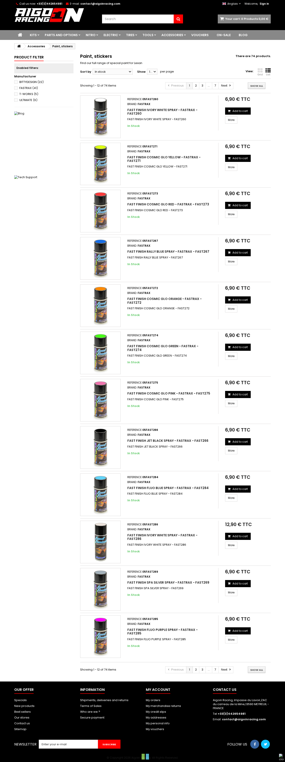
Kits (33, 35)
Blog (243, 35)
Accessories (172, 35)
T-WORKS (28, 94)
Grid (260, 74)
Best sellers (22, 712)
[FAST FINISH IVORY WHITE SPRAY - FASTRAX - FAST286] (100, 542)
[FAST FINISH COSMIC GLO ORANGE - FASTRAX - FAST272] (100, 306)
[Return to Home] (19, 46)
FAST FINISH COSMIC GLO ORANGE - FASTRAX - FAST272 (164, 301)
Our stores (21, 717)
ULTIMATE (28, 100)
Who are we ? (90, 712)
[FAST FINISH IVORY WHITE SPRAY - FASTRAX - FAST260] (100, 117)
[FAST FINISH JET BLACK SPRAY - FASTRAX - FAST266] (100, 447)
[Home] (20, 35)
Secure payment (92, 717)
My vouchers (155, 729)
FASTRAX (28, 88)
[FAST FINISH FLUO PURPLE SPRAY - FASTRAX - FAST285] (100, 636)
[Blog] (43, 141)
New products (24, 706)
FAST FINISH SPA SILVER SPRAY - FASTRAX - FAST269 (168, 582)
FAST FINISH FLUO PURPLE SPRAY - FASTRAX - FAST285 (162, 632)
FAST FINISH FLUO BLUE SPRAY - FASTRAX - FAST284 (168, 488)
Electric (111, 35)
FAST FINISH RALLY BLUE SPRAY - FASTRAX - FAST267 (168, 251)
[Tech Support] (43, 205)
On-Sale (224, 35)
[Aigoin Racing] (54, 15)
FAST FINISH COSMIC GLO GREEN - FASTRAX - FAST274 (162, 348)
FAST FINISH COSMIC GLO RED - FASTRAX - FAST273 (168, 204)
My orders (153, 700)
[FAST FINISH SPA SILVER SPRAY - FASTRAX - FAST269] (100, 589)
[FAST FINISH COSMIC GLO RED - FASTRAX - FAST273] (100, 211)
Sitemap (20, 729)
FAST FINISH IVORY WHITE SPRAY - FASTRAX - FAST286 (162, 537)
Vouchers (200, 35)
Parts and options (61, 35)
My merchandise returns (163, 706)
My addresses (156, 717)
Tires (130, 35)
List (268, 74)
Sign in (264, 4)
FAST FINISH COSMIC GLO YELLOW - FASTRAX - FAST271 (164, 159)
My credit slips (156, 712)
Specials (20, 700)
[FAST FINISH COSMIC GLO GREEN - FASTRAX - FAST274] (100, 353)
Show (141, 72)
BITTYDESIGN (31, 82)
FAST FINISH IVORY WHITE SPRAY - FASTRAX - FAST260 (162, 112)
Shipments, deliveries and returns (104, 700)
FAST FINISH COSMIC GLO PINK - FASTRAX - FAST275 (168, 393)
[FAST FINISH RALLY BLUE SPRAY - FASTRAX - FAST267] (100, 258)
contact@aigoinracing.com (244, 719)
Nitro (91, 35)
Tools (147, 35)
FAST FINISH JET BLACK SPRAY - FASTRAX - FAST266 (167, 440)
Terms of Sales (91, 706)
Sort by (85, 72)
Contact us (22, 723)
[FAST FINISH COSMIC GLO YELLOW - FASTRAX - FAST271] (100, 164)
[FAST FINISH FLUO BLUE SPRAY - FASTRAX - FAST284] (100, 495)
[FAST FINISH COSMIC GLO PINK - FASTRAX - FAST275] (100, 400)
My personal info (158, 723)
